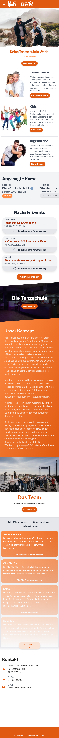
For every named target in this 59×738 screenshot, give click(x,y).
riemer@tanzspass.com (20, 687)
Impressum (18, 736)
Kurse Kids (36, 130)
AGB (44, 736)
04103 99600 (15, 680)
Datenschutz (32, 736)
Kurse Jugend (37, 164)
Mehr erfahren (29, 63)
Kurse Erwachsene (39, 95)
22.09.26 (7, 196)
